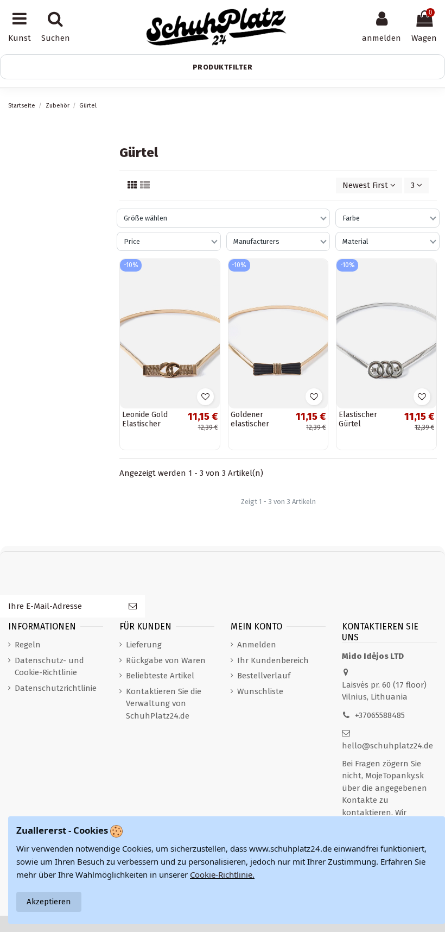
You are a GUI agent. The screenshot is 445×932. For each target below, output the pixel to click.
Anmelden (256, 645)
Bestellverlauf (263, 676)
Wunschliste (260, 691)
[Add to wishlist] (205, 396)
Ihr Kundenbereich (273, 660)
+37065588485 (380, 715)
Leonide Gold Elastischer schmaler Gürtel (150, 424)
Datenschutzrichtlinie (56, 688)
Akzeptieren (49, 901)
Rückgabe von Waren (166, 660)
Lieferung (144, 645)
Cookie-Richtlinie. (222, 874)
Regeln (28, 645)
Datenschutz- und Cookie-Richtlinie (49, 667)
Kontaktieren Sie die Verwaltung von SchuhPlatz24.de (163, 704)
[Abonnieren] (132, 606)
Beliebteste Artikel (160, 676)
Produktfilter (223, 67)
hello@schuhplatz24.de (387, 746)
